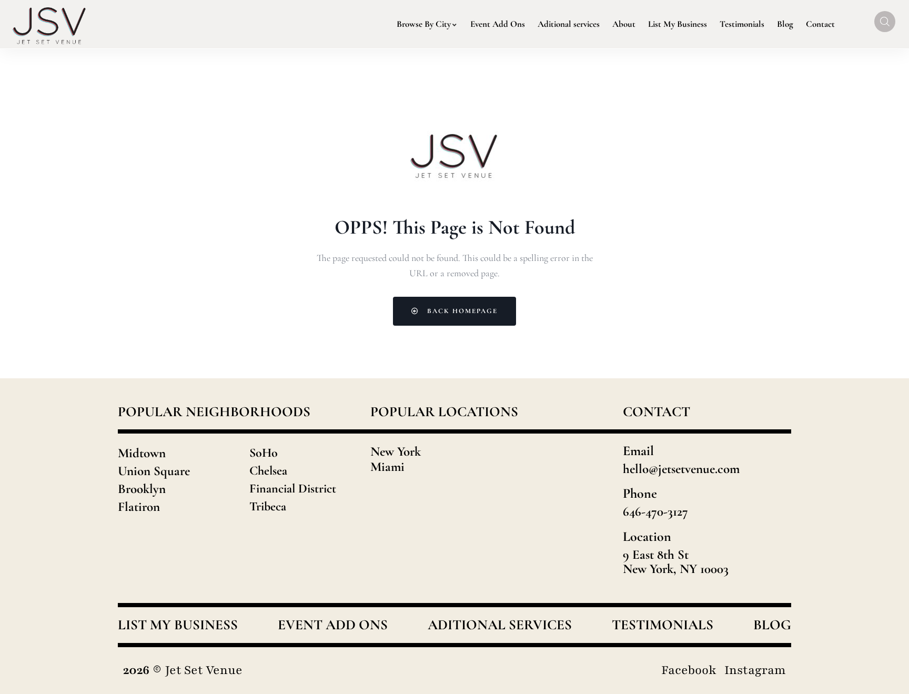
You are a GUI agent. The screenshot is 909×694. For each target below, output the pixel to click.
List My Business (178, 625)
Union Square (154, 471)
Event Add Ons (333, 625)
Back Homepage (461, 311)
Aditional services (500, 625)
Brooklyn (142, 489)
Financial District (292, 488)
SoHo (263, 452)
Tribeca (267, 506)
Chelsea (268, 470)
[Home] (50, 24)
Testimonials (662, 625)
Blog (772, 625)
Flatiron (139, 507)
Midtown (142, 453)
